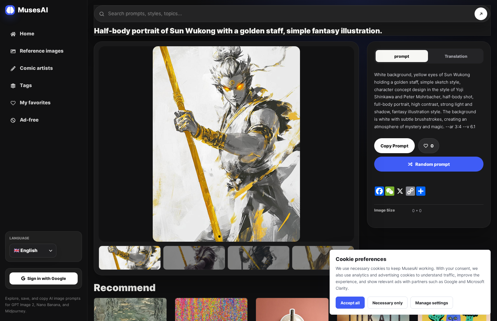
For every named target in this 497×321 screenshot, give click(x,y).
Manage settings (431, 302)
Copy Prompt (394, 146)
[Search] (481, 13)
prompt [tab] (401, 56)
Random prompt (432, 164)
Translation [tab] (456, 56)
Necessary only (387, 302)
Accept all (350, 302)
